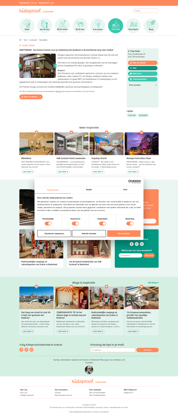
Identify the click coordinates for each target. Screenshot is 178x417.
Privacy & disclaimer (101, 412)
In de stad (131, 115)
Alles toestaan (124, 233)
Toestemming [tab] (52, 190)
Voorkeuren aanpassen (54, 233)
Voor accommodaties (97, 393)
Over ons (23, 393)
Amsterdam (143, 115)
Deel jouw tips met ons (63, 395)
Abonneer (147, 350)
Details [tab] (89, 189)
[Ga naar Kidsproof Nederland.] (20, 40)
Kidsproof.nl (128, 393)
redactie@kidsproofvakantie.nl (80, 412)
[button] (20, 66)
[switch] (75, 223)
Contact (58, 393)
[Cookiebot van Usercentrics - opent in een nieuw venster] (130, 181)
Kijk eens (59, 91)
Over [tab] (125, 189)
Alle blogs (153, 283)
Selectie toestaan (89, 233)
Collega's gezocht (27, 395)
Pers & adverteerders (97, 395)
